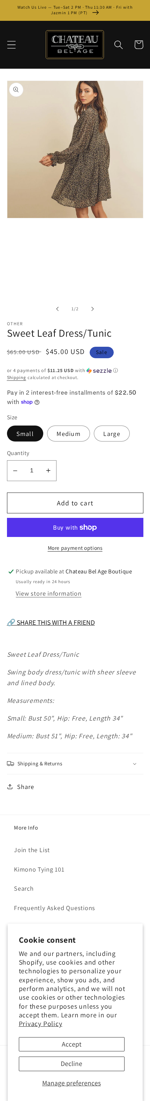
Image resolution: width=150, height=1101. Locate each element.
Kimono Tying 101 (39, 869)
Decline (71, 1063)
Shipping (16, 377)
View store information (48, 593)
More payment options (75, 547)
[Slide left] (57, 309)
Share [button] (25, 786)
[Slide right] (92, 309)
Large (111, 433)
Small (25, 433)
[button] (11, 44)
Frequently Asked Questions (54, 908)
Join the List (32, 850)
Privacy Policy (40, 1023)
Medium (69, 433)
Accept (71, 1044)
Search (24, 888)
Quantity (18, 453)
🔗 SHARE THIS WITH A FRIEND (51, 622)
